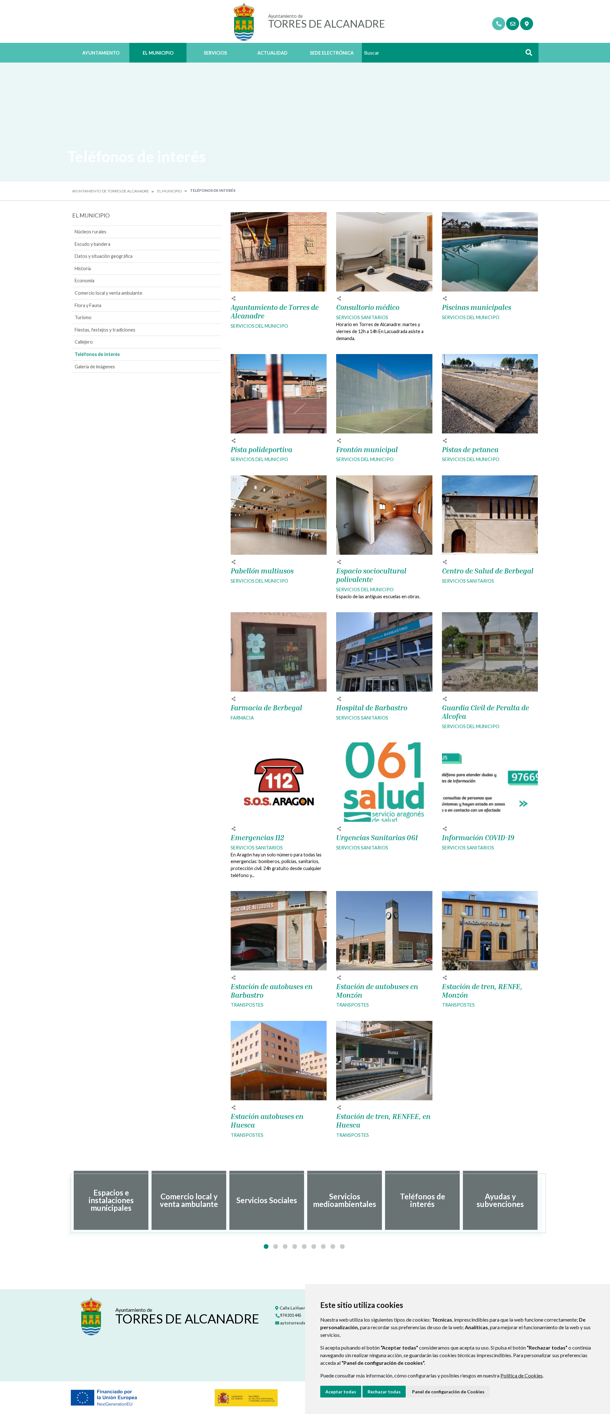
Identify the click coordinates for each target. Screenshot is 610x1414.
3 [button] (285, 1246)
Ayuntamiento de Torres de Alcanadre (110, 191)
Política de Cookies (521, 1375)
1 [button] (266, 1246)
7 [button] (323, 1246)
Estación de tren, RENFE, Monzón (482, 990)
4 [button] (294, 1246)
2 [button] (275, 1246)
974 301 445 (290, 1315)
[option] (111, 1200)
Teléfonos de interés (97, 354)
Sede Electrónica (332, 53)
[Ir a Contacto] (512, 23)
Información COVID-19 (478, 838)
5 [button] (304, 1246)
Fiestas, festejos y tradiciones (105, 329)
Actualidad (272, 53)
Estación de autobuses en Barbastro (272, 990)
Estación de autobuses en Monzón (377, 990)
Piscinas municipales (476, 307)
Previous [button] (67, 1200)
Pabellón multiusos (262, 571)
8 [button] (332, 1246)
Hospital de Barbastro (371, 708)
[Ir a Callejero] (526, 23)
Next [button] (542, 1200)
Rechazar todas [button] (384, 1391)
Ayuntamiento (100, 53)
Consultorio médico (367, 307)
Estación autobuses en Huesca (267, 1120)
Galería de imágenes (95, 366)
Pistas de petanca (470, 450)
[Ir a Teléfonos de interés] (498, 23)
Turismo (83, 317)
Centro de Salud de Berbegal (487, 571)
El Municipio (158, 53)
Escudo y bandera (92, 244)
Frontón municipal (367, 450)
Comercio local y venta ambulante (108, 293)
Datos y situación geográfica (103, 256)
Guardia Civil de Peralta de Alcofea (485, 712)
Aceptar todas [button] (340, 1391)
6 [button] (313, 1246)
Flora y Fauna (88, 305)
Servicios (215, 53)
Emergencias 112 (257, 838)
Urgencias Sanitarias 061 (377, 838)
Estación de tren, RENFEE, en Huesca (383, 1120)
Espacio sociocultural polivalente (371, 575)
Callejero (84, 342)
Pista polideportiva (261, 450)
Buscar (526, 54)
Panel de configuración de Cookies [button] (448, 1391)
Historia (83, 268)
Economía (84, 280)
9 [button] (342, 1246)
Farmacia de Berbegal (266, 708)
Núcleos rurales (90, 231)
